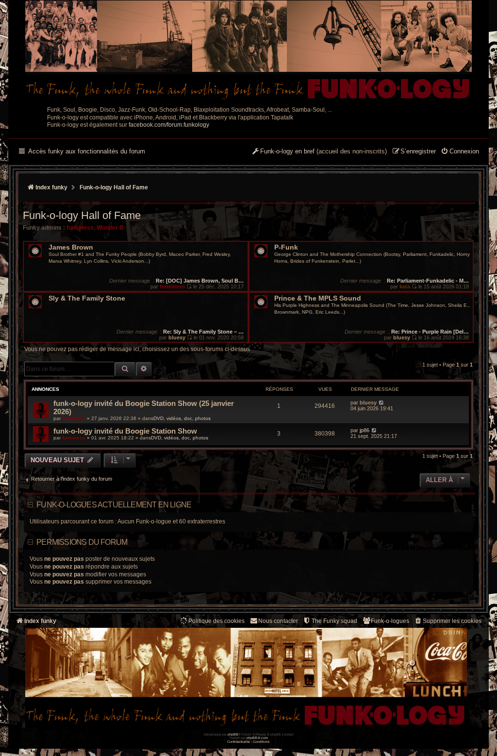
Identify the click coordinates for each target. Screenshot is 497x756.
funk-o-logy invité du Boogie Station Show (125, 431)
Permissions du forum (81, 542)
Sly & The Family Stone (87, 298)
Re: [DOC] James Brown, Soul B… (200, 281)
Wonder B (110, 227)
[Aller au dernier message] (381, 402)
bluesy (176, 337)
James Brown (71, 247)
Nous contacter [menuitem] (278, 621)
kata (404, 286)
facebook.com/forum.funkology (169, 124)
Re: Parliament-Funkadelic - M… (428, 281)
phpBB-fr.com (257, 737)
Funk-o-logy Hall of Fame (82, 215)
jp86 (364, 430)
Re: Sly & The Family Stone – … (203, 332)
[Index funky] (248, 50)
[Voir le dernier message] (189, 286)
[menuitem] (460, 152)
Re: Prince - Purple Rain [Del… (430, 332)
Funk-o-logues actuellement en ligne (113, 505)
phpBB (233, 734)
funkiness (80, 227)
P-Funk (286, 247)
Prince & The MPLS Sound (317, 298)
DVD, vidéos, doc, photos (182, 418)
